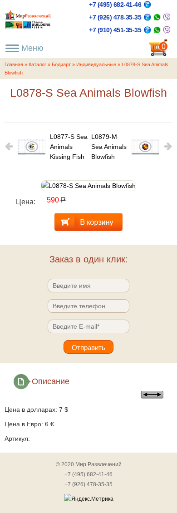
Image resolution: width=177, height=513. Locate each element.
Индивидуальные (96, 64)
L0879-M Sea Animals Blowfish (109, 146)
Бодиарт (61, 64)
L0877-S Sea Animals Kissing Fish (69, 146)
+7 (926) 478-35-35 (115, 17)
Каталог (37, 64)
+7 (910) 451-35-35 (115, 30)
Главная (14, 64)
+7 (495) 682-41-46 (115, 4)
